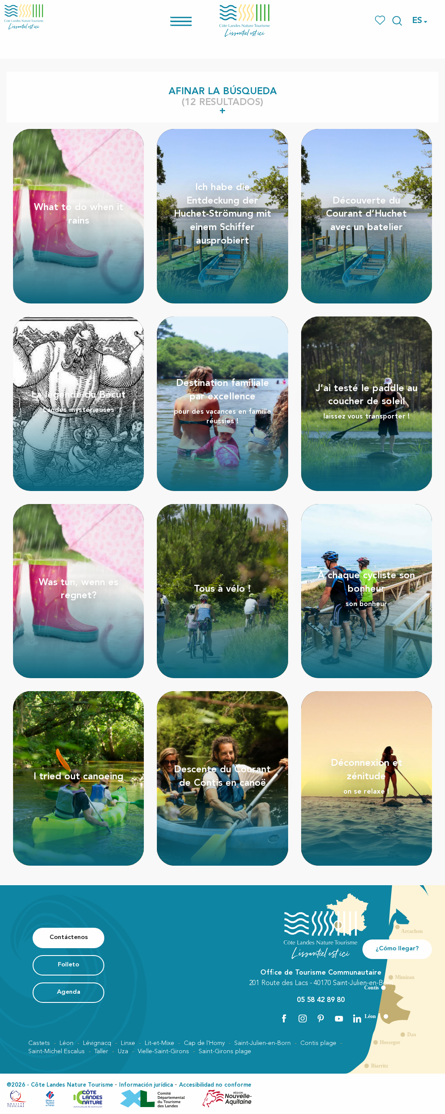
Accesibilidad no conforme (215, 1085)
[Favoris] (381, 20)
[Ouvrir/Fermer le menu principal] (192, 20)
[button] (397, 21)
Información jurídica (146, 1085)
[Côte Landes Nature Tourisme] (245, 20)
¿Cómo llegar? (397, 949)
